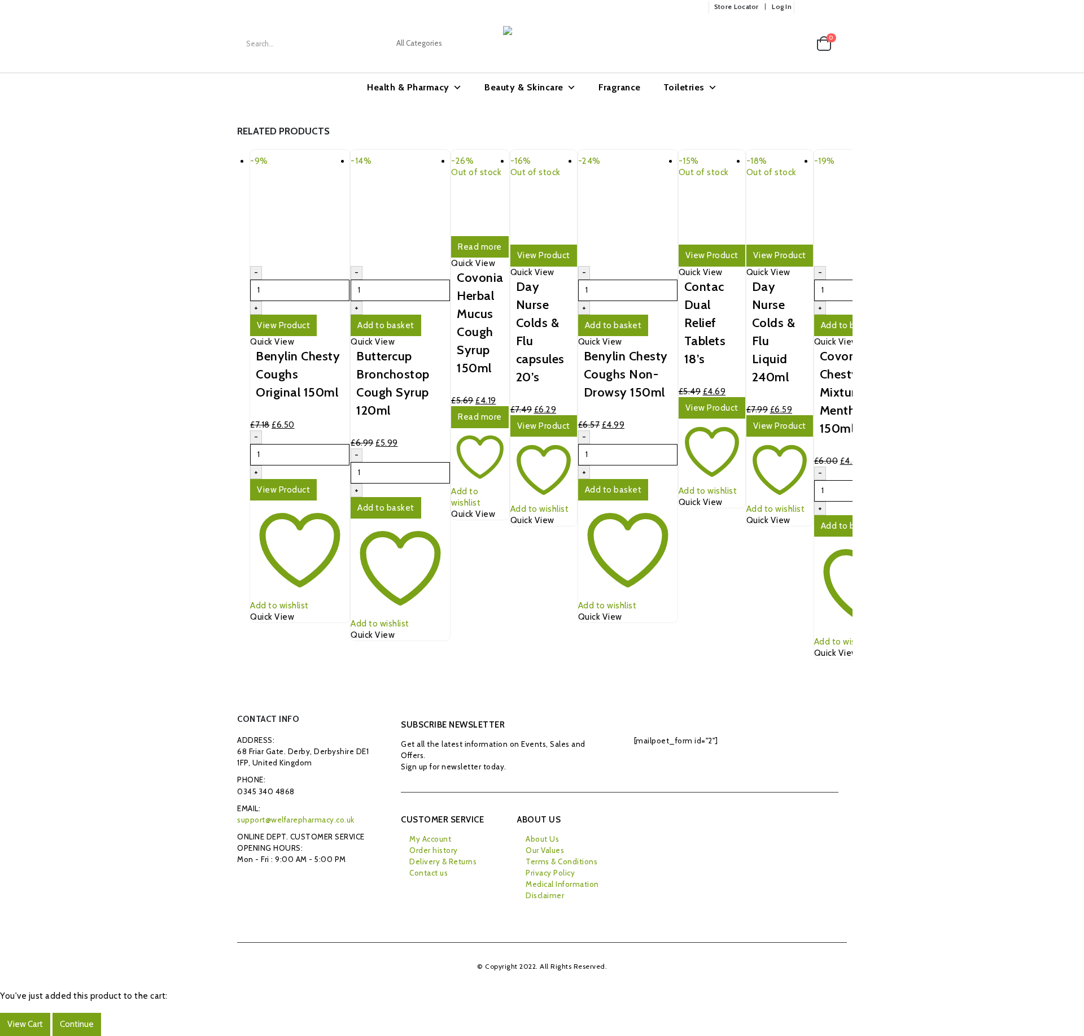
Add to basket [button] (385, 325)
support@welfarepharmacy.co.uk (296, 819)
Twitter (274, 884)
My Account (430, 838)
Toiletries (684, 87)
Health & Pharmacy (408, 87)
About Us (542, 838)
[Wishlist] (798, 43)
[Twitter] (823, 7)
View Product (283, 325)
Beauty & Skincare (523, 87)
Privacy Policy (550, 872)
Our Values (545, 850)
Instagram (299, 884)
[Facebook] (806, 7)
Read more (480, 247)
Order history (433, 850)
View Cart (25, 1024)
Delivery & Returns (443, 861)
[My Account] (774, 43)
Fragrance (619, 87)
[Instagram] (839, 7)
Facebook (248, 884)
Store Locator (736, 7)
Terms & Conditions (561, 861)
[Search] (477, 43)
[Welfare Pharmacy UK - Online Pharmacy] (559, 43)
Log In (782, 7)
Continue (77, 1024)
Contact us (428, 872)
